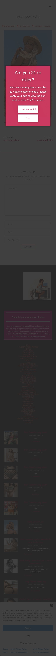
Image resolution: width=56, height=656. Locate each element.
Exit (28, 118)
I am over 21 (28, 109)
